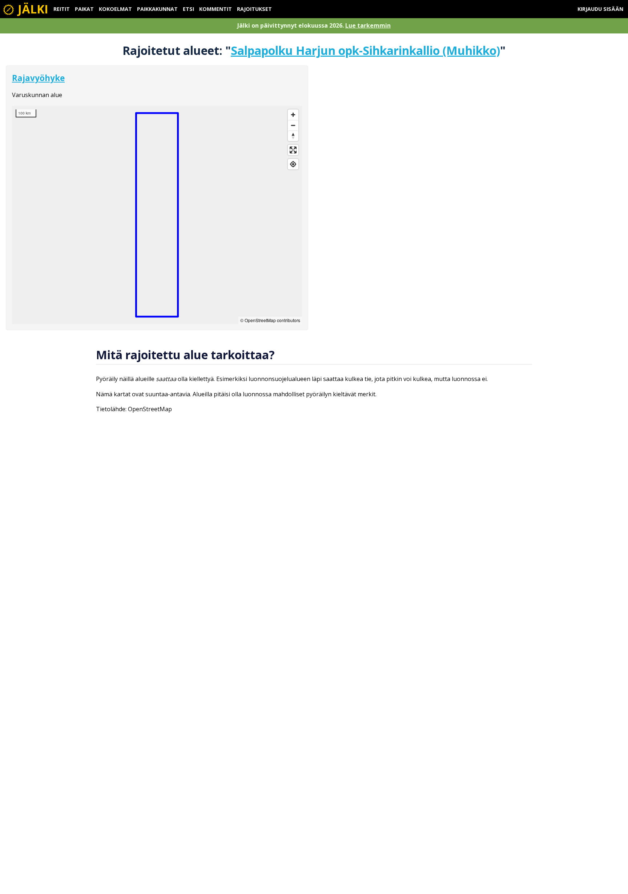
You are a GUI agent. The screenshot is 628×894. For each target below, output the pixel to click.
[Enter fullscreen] (293, 150)
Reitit (61, 8)
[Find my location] (293, 164)
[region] (157, 215)
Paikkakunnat (157, 8)
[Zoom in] (293, 114)
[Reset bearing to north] (293, 136)
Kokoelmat (115, 8)
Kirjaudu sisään (600, 8)
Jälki (31, 9)
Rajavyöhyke (38, 78)
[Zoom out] (293, 125)
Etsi (188, 8)
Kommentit (215, 8)
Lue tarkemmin (368, 25)
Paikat (84, 8)
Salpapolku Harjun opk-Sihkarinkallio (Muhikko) (365, 50)
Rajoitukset (254, 8)
